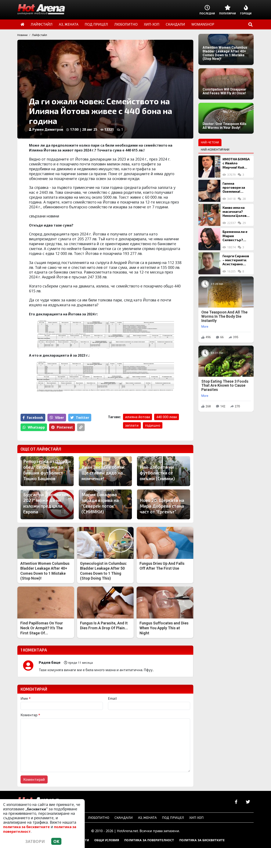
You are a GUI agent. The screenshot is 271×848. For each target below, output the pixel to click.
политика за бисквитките (26, 827)
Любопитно (98, 817)
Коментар (30, 715)
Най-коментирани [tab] (215, 149)
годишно (152, 425)
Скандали (124, 817)
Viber (59, 417)
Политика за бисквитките (202, 840)
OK (56, 841)
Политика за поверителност (149, 840)
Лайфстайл (39, 35)
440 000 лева (166, 417)
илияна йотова (137, 417)
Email (112, 698)
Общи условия (106, 840)
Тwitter (82, 417)
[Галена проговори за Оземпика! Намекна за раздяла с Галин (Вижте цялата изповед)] (209, 191)
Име (26, 698)
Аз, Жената (147, 817)
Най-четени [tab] (210, 142)
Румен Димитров (47, 129)
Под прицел (173, 817)
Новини (22, 35)
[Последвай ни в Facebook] (236, 802)
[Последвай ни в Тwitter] (248, 802)
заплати (132, 425)
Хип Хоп (196, 817)
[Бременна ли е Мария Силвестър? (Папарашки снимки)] (209, 239)
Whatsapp (36, 427)
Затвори (35, 841)
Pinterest (65, 427)
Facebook (35, 417)
